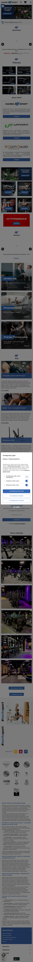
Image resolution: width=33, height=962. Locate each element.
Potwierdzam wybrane (16, 496)
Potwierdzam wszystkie (16, 491)
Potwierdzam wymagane (16, 500)
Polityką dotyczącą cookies (14, 466)
